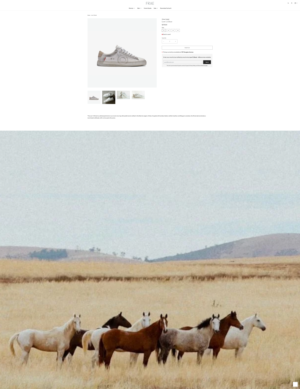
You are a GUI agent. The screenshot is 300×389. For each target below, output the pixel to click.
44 (168, 30)
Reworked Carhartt (165, 8)
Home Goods (147, 8)
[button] (94, 97)
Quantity (164, 38)
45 (173, 30)
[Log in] (292, 3)
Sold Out (187, 47)
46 (177, 30)
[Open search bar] (288, 3)
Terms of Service (201, 65)
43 (163, 30)
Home (89, 15)
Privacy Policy (193, 65)
